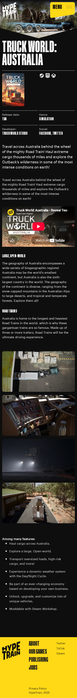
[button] (62, 9)
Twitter (61, 643)
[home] (9, 9)
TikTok (60, 648)
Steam (60, 653)
